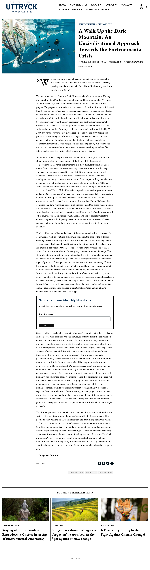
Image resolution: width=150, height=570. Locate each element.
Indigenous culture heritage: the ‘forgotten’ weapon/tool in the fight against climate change (74, 534)
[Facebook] (141, 5)
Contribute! (78, 4)
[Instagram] (141, 8)
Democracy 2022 (76, 472)
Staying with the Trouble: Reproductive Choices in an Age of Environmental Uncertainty (24, 534)
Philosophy (105, 24)
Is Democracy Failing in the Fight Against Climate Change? (123, 532)
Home (62, 4)
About (95, 4)
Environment (87, 24)
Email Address (46, 314)
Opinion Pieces (105, 472)
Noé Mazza (90, 472)
